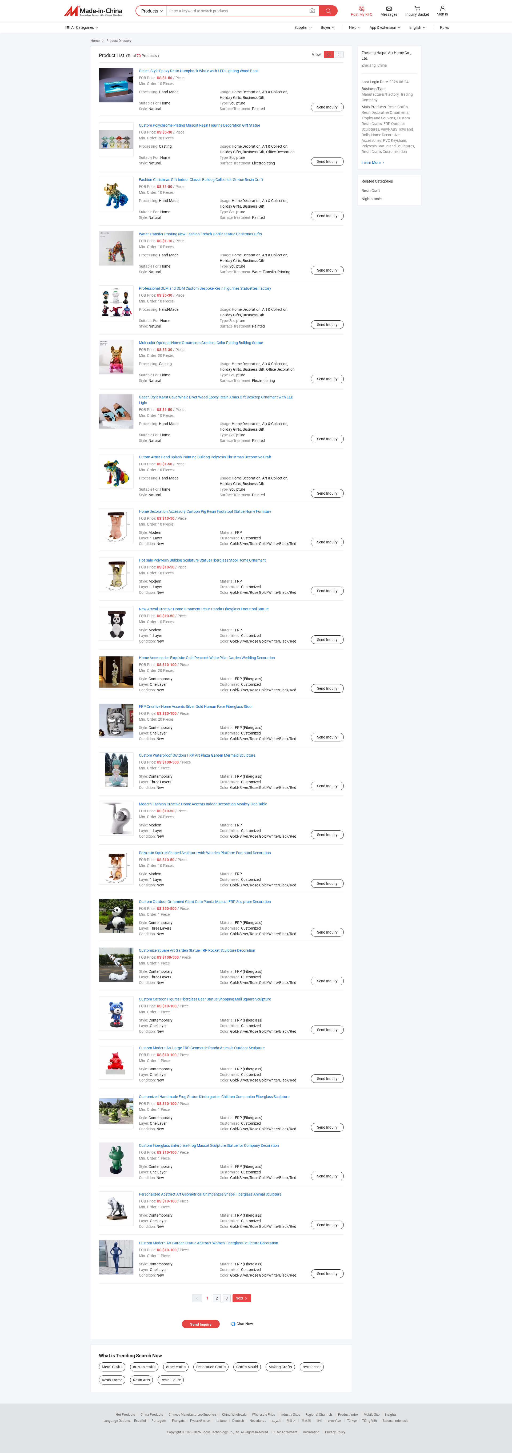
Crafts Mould (247, 1366)
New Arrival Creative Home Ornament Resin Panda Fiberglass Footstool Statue (204, 608)
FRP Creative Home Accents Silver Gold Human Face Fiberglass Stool (195, 706)
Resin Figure (171, 1379)
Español (140, 1420)
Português (158, 1420)
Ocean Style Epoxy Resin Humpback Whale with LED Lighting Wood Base (198, 70)
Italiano (221, 1420)
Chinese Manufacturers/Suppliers (193, 1414)
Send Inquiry (327, 107)
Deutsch (238, 1420)
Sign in (442, 14)
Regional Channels (319, 1414)
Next (241, 1298)
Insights (391, 1414)
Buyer (325, 27)
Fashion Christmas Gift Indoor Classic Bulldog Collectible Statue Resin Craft (201, 179)
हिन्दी (319, 1420)
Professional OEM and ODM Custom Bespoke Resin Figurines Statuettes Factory (205, 288)
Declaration (311, 1432)
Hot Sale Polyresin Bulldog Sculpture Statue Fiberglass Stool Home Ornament (202, 560)
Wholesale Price (263, 1414)
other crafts (176, 1366)
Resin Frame (112, 1379)
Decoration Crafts (211, 1366)
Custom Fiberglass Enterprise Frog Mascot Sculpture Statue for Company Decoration (209, 1145)
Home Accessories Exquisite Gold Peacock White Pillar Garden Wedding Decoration (207, 657)
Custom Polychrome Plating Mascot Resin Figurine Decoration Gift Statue (199, 125)
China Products (152, 1414)
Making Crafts (280, 1366)
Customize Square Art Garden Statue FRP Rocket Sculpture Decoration (197, 950)
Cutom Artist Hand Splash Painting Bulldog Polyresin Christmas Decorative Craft (205, 456)
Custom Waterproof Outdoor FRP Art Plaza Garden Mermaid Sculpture (197, 755)
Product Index (348, 1414)
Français (178, 1420)
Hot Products (125, 1414)
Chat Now (245, 1323)
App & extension (383, 27)
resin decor (312, 1366)
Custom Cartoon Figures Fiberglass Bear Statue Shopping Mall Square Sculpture (205, 999)
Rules (444, 27)
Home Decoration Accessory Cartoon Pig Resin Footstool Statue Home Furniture (205, 511)
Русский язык (200, 1420)
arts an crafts (144, 1366)
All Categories (82, 27)
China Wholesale (234, 1414)
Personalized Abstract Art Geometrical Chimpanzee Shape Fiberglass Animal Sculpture (210, 1194)
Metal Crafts (112, 1366)
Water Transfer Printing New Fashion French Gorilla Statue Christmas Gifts (200, 233)
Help (353, 27)
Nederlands (258, 1420)
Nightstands (372, 198)
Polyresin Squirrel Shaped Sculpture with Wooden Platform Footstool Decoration (205, 852)
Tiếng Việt (369, 1420)
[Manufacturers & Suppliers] (93, 11)
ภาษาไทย (335, 1420)
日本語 (306, 1420)
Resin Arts (141, 1379)
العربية (276, 1420)
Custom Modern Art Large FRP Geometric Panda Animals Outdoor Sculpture (202, 1047)
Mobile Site (371, 1414)
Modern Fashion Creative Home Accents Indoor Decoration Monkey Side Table (203, 803)
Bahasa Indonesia (396, 1420)
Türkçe (352, 1420)
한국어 (291, 1420)
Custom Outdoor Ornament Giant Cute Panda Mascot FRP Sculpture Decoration (205, 901)
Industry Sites (290, 1414)
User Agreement (285, 1432)
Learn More (374, 162)
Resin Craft (371, 190)
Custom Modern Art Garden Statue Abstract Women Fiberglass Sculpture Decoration (208, 1242)
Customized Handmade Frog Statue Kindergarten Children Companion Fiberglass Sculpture (214, 1096)
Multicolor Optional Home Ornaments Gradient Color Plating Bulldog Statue (201, 342)
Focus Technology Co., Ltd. (221, 1432)
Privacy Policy (335, 1432)
